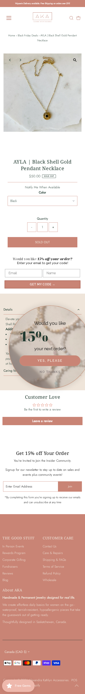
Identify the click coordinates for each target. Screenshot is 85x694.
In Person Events (13, 546)
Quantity (42, 218)
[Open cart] (78, 18)
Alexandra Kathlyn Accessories (48, 680)
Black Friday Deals (28, 35)
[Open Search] (71, 18)
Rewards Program (13, 553)
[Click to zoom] (74, 60)
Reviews (7, 573)
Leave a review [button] (42, 421)
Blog (5, 580)
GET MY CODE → (42, 284)
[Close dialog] (81, 309)
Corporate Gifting (14, 560)
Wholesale (49, 580)
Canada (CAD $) (16, 652)
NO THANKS (43, 372)
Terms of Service (53, 566)
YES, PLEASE (43, 361)
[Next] (20, 60)
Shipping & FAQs (54, 560)
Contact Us (49, 546)
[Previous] (10, 60)
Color (42, 192)
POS (74, 680)
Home (11, 35)
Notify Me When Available (42, 187)
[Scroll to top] (77, 686)
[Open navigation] (12, 18)
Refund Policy (52, 573)
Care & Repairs (53, 553)
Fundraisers (10, 566)
